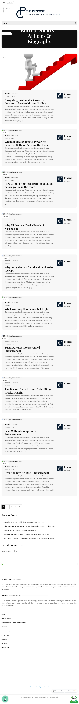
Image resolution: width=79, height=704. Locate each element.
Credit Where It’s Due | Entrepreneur (27, 473)
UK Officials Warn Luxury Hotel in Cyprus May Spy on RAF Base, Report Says (26, 534)
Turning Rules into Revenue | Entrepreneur (22, 349)
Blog (3, 614)
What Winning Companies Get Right (27, 309)
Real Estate (5, 647)
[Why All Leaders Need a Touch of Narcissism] (12, 214)
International (6, 631)
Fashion (4, 627)
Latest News (5, 635)
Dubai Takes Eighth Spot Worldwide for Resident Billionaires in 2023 (23, 522)
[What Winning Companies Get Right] (12, 297)
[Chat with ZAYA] (74, 699)
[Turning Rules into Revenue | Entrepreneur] (12, 336)
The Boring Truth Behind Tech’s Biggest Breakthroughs (29, 390)
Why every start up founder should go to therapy (29, 268)
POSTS (68, 98)
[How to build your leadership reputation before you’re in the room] (12, 172)
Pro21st (7, 93)
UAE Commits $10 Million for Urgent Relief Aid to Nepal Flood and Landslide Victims (28, 538)
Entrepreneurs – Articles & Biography (14, 623)
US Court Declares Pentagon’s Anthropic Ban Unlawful (19, 530)
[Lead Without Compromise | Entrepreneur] (12, 419)
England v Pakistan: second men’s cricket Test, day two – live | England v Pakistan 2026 (29, 526)
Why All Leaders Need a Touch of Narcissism (24, 227)
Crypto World (6, 618)
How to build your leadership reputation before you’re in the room (29, 185)
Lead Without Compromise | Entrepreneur (21, 432)
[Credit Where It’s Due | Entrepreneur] (12, 461)
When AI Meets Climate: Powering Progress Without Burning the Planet (27, 143)
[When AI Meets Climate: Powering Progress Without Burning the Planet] (12, 130)
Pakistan (4, 639)
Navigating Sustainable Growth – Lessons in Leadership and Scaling (25, 101)
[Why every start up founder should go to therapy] (12, 255)
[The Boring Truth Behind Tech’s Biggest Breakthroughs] (12, 377)
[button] (5, 2)
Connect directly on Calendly (40, 687)
